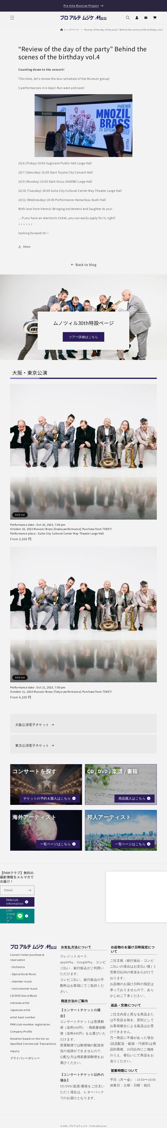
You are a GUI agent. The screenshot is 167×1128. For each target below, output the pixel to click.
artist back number (22, 1017)
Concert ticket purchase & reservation (27, 957)
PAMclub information (14, 901)
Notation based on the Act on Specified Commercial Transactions (33, 1041)
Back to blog (86, 264)
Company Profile (21, 1031)
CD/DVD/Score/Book (23, 995)
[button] (12, 17)
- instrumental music (24, 988)
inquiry (14, 1051)
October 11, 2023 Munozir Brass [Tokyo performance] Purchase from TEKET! (61, 689)
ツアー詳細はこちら (83, 337)
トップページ (71, 29)
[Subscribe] (29, 890)
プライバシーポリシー (25, 1058)
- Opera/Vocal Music (23, 974)
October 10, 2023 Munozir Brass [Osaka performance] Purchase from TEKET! (61, 529)
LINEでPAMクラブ (10, 916)
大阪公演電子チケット (32, 725)
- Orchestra (17, 967)
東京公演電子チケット (32, 745)
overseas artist (20, 1003)
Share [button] (27, 246)
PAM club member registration (30, 1024)
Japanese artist (20, 1010)
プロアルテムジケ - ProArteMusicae (88, 1126)
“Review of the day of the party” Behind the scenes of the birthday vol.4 (123, 29)
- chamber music (21, 981)
